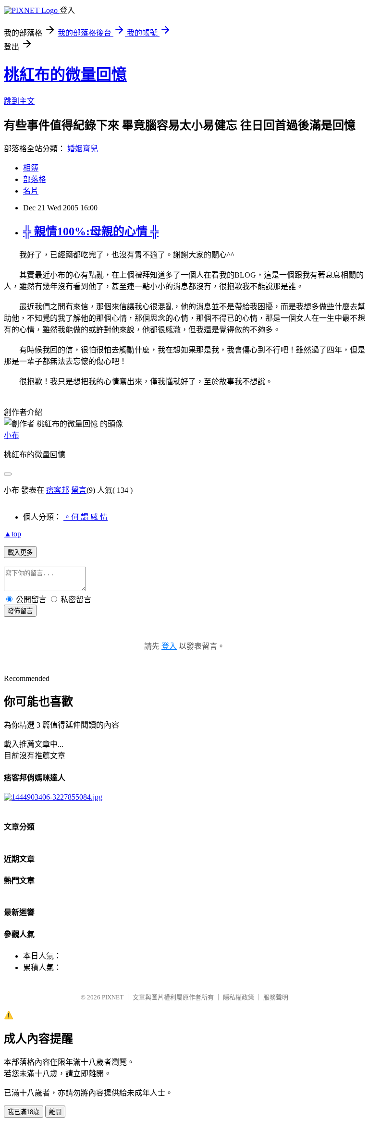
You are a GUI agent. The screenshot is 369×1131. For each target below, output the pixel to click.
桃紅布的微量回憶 (65, 74)
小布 (11, 435)
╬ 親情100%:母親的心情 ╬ (91, 231)
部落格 (34, 179)
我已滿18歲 (23, 1112)
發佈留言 (20, 611)
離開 (55, 1112)
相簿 (30, 168)
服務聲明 (275, 997)
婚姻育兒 (82, 149)
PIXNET (112, 997)
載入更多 (20, 552)
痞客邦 (57, 490)
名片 (30, 191)
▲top (12, 534)
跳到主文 (19, 101)
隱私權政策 (238, 997)
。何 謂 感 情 (85, 517)
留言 (78, 490)
